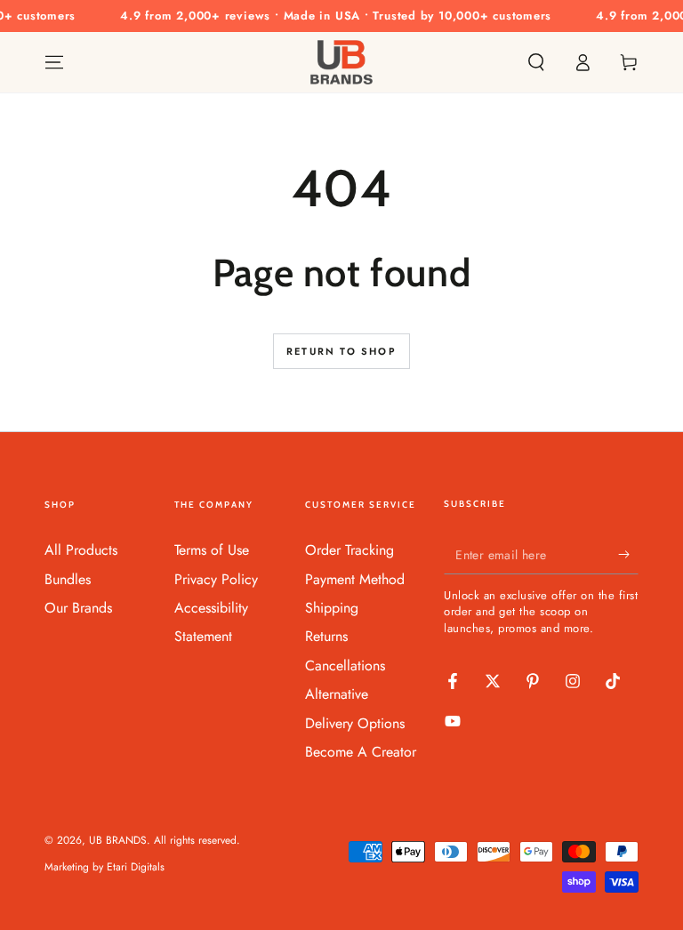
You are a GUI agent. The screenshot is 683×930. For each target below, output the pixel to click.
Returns (326, 636)
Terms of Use (211, 550)
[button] (536, 62)
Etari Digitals (136, 867)
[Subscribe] (628, 553)
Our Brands (78, 607)
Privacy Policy (216, 579)
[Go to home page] (342, 62)
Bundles (67, 579)
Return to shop (341, 351)
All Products (80, 550)
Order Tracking (349, 550)
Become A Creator (360, 752)
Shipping (331, 607)
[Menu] (54, 62)
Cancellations (345, 665)
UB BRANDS (118, 840)
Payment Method (355, 579)
